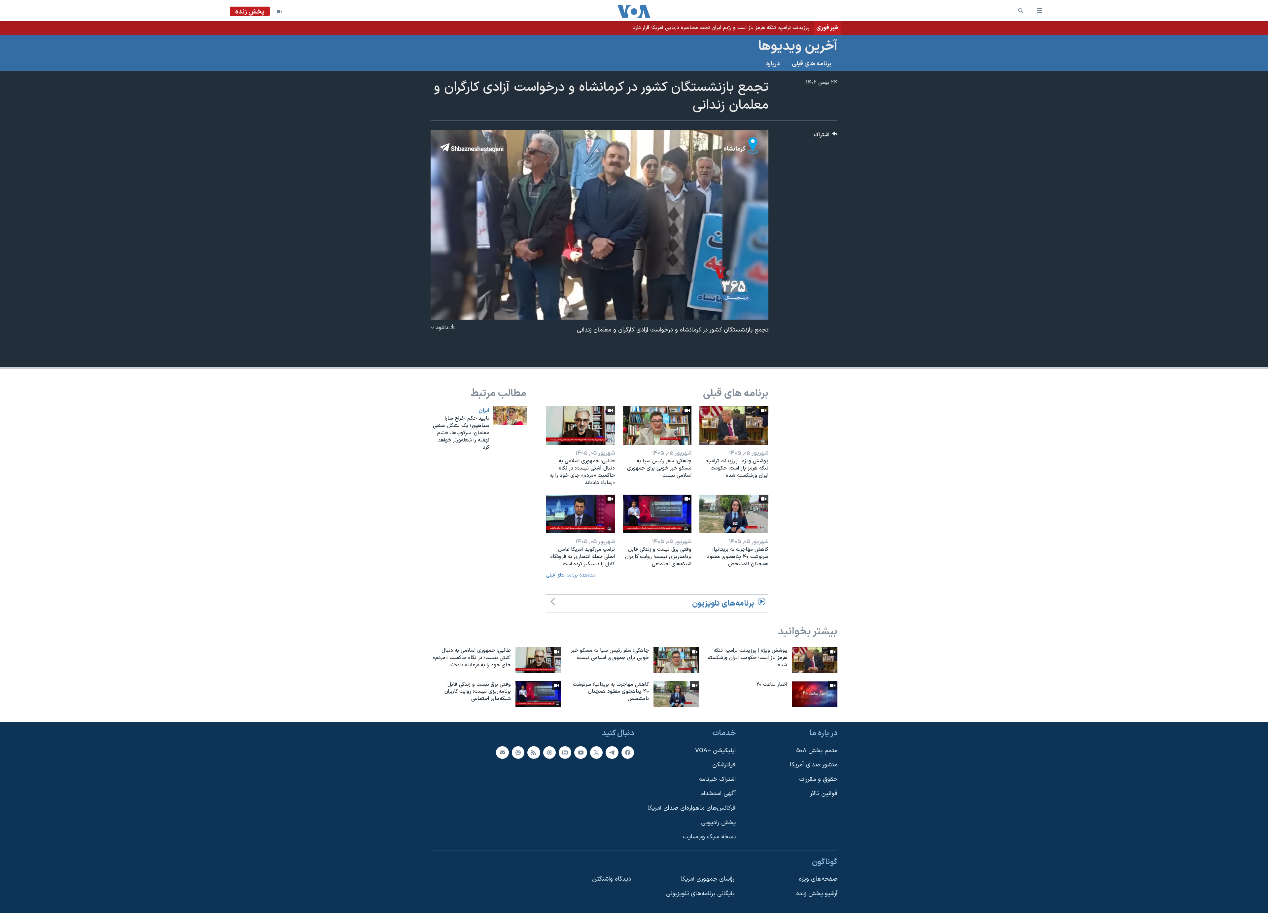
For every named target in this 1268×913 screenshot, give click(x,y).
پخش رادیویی (718, 822)
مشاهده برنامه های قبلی (571, 575)
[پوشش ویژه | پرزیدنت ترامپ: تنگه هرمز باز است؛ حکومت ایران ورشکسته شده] (733, 425)
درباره (773, 63)
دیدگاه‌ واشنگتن (611, 879)
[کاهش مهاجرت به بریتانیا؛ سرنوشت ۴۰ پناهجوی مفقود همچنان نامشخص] (733, 514)
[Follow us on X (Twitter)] (596, 752)
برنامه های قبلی (811, 63)
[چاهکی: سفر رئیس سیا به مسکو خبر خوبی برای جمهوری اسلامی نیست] (657, 425)
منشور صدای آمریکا (813, 764)
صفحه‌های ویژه (818, 879)
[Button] (826, 136)
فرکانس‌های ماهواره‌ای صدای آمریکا (692, 808)
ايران (483, 410)
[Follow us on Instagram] (565, 752)
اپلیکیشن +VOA (715, 750)
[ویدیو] (280, 12)
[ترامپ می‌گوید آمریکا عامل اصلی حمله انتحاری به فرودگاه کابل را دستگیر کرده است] (580, 514)
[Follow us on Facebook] (627, 752)
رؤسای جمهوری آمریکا (707, 879)
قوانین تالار (823, 794)
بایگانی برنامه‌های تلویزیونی (700, 893)
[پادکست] (518, 752)
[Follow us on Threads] (549, 752)
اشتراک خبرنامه (717, 779)
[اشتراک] (502, 752)
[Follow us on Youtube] (580, 752)
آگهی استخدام (718, 794)
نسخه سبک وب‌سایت (709, 837)
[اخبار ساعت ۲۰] (814, 694)
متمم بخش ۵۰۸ (816, 750)
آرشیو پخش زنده (816, 893)
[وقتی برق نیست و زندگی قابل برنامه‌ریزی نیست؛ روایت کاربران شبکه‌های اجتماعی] (657, 514)
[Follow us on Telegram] (612, 752)
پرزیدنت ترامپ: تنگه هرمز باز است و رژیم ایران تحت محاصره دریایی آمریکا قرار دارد (721, 28)
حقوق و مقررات (818, 779)
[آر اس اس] (533, 752)
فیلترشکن (724, 764)
